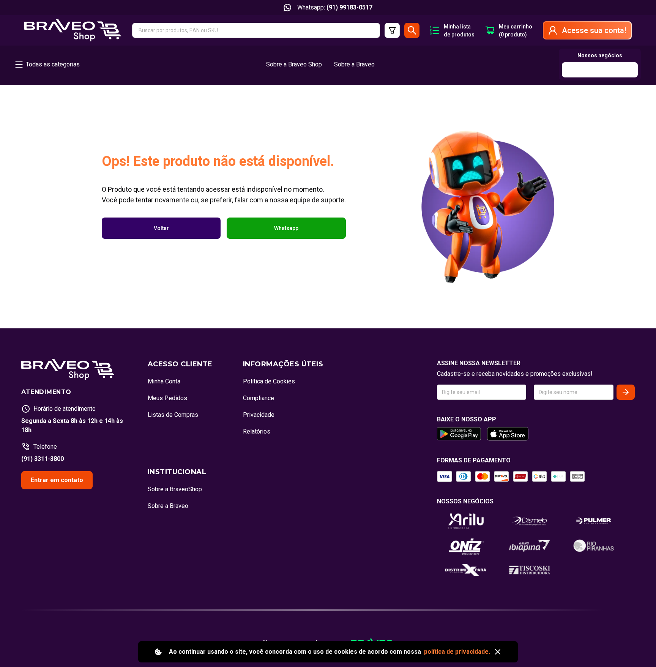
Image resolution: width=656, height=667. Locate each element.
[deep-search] (392, 30)
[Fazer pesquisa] (411, 30)
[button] (256, 30)
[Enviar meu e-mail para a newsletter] (626, 392)
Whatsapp (286, 228)
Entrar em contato (57, 480)
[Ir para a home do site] (72, 30)
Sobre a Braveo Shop (294, 64)
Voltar (161, 228)
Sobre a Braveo (354, 64)
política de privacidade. (457, 651)
